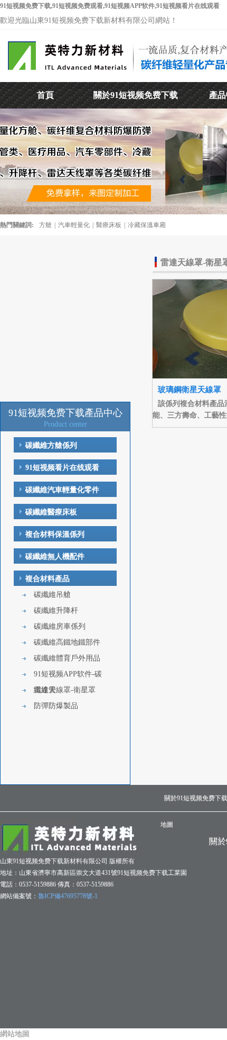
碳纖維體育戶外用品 (67, 658)
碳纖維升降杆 (56, 610)
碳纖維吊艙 (52, 595)
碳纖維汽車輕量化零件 (62, 490)
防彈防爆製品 (56, 706)
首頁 (45, 95)
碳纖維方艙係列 (51, 445)
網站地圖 (15, 1034)
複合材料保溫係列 (54, 534)
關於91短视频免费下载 (135, 95)
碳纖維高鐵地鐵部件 (67, 642)
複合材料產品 (47, 579)
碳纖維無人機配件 (54, 556)
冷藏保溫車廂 (147, 225)
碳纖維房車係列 (60, 626)
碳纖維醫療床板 (51, 512)
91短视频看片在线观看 (62, 468)
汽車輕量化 (74, 225)
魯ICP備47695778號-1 (68, 896)
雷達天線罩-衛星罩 (65, 690)
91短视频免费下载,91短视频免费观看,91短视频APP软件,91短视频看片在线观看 (110, 6)
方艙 (45, 225)
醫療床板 (108, 225)
